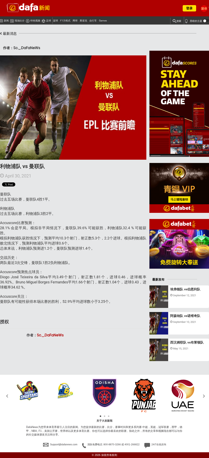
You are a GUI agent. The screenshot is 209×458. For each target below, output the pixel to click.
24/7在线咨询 (158, 444)
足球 (48, 20)
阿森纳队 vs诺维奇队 (185, 316)
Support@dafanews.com (63, 444)
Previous (4, 396)
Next (204, 396)
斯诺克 (83, 20)
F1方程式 (65, 20)
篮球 (55, 20)
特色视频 (35, 20)
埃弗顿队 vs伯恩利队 (185, 289)
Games (103, 20)
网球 (75, 20)
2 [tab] (104, 416)
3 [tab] (109, 416)
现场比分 (19, 20)
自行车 (93, 20)
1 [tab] (100, 416)
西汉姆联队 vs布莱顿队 (187, 342)
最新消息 (8, 33)
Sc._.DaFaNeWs (50, 335)
